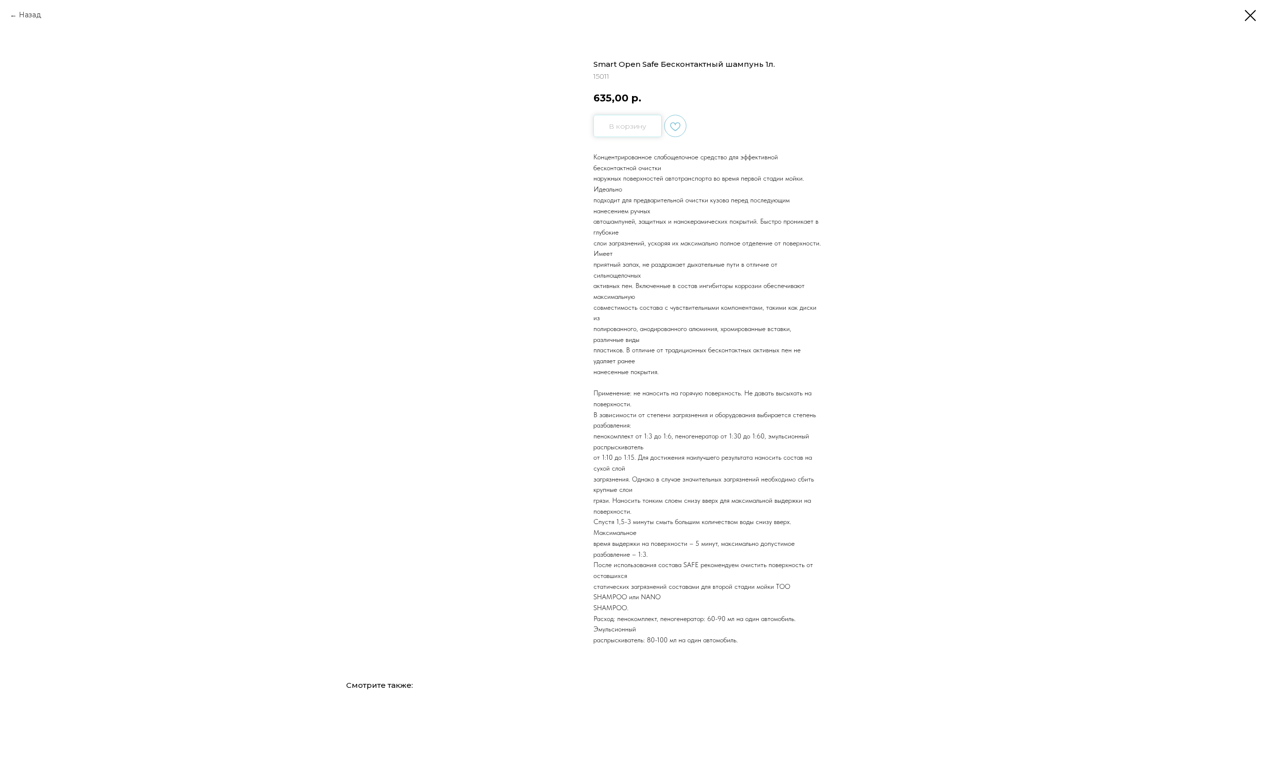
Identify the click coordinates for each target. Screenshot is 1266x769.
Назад (30, 14)
